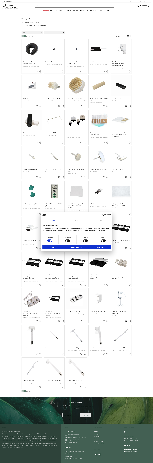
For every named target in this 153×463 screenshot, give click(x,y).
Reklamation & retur (99, 444)
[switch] (67, 240)
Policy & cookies (98, 441)
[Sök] (111, 5)
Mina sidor (97, 434)
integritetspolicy (87, 418)
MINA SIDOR (32, 25)
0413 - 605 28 (135, 1)
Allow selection (76, 247)
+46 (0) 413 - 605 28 (73, 440)
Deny (53, 247)
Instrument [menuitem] (76, 10)
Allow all (99, 247)
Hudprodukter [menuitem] (84, 10)
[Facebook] (95, 454)
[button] (149, 6)
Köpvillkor (96, 439)
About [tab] (100, 220)
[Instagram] (99, 454)
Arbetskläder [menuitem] (53, 10)
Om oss (96, 431)
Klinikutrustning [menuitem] (93, 10)
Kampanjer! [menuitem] (45, 10)
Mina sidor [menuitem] (143, 6)
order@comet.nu (145, 1)
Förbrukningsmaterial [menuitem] (65, 10)
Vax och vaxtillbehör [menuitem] (105, 10)
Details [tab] (76, 220)
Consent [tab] (52, 220)
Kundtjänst (97, 436)
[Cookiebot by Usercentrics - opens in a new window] (104, 215)
